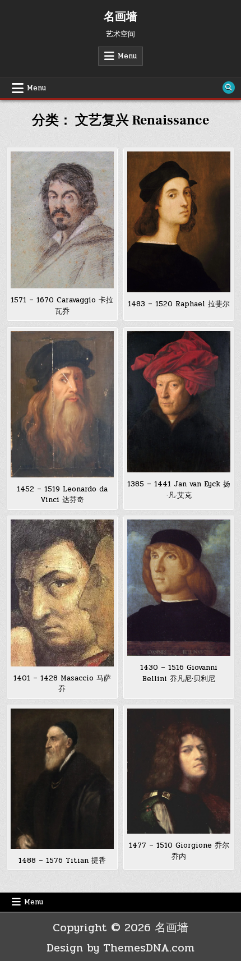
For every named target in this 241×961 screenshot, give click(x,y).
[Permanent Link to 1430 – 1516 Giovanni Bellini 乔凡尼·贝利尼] (178, 587)
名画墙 (120, 17)
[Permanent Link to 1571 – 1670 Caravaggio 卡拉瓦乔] (62, 219)
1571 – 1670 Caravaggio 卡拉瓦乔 (62, 306)
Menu (127, 56)
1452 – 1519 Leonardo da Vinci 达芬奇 (62, 495)
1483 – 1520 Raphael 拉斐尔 (179, 304)
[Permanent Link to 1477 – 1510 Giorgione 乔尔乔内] (178, 771)
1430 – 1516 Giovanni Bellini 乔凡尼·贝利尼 (178, 673)
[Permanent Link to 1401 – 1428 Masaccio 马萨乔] (62, 592)
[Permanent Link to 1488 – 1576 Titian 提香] (62, 779)
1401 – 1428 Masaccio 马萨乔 (62, 684)
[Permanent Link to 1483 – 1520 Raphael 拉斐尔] (178, 221)
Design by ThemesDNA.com (120, 948)
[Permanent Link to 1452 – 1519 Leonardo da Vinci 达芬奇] (62, 404)
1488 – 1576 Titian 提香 (62, 860)
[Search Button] (229, 87)
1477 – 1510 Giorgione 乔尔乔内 (179, 851)
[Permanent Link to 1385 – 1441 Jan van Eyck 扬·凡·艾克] (178, 402)
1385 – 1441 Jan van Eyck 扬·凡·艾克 (178, 490)
